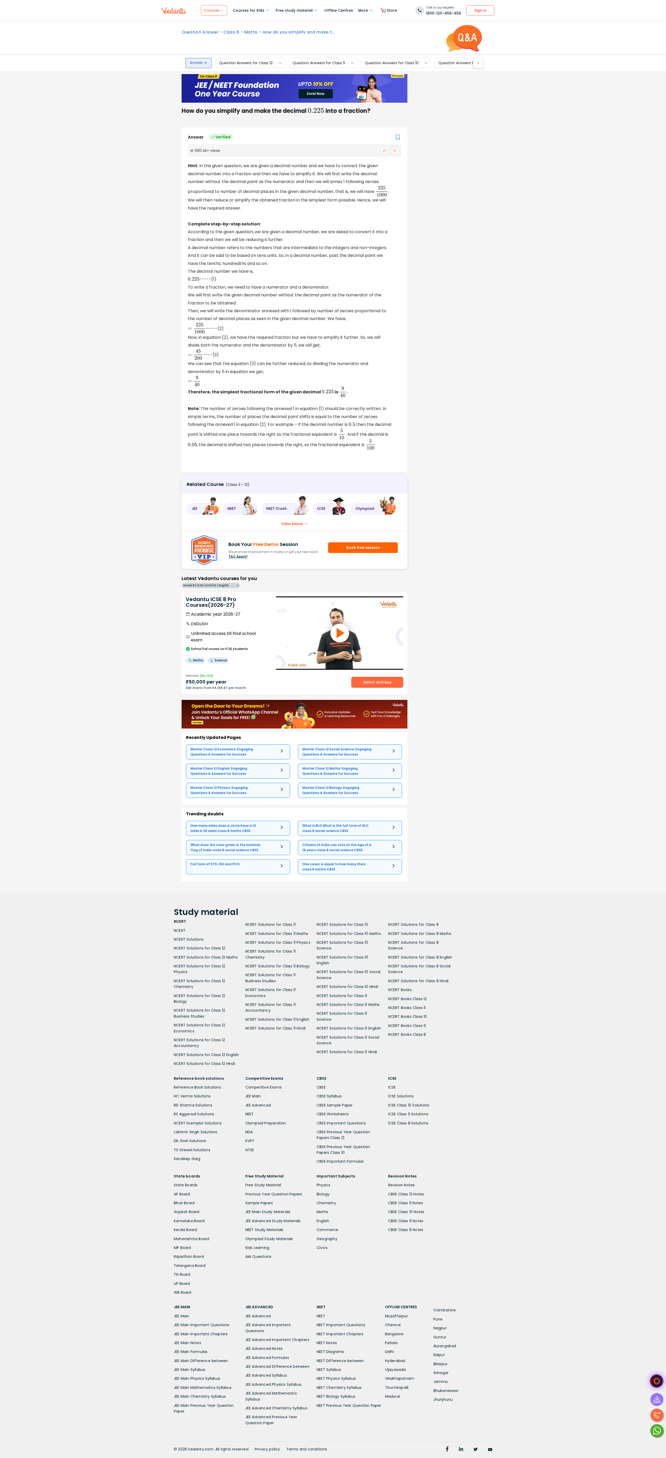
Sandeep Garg (187, 1158)
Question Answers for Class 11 (318, 63)
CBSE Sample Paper (335, 1105)
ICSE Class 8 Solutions (408, 1123)
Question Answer (200, 32)
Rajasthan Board (189, 1256)
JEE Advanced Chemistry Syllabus (276, 1408)
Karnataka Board (189, 1220)
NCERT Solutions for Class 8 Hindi (418, 981)
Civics (322, 1247)
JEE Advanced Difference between (277, 1366)
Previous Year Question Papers (273, 1194)
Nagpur (440, 1328)
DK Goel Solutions (190, 1140)
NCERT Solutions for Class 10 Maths (349, 933)
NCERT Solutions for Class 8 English (420, 957)
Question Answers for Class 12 (246, 63)
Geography (327, 1238)
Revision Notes (401, 1185)
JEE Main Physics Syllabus (197, 1378)
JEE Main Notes (187, 1342)
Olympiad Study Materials (269, 1238)
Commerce (327, 1229)
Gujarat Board (187, 1211)
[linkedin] (461, 1450)
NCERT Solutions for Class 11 (270, 924)
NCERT (179, 930)
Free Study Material (263, 1185)
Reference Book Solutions (197, 1087)
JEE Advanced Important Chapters (277, 1339)
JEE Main (253, 1096)
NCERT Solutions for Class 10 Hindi (347, 986)
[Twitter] (475, 1450)
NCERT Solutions (188, 939)
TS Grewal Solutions (192, 1150)
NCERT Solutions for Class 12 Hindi (204, 1063)
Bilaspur (440, 1363)
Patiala (391, 1342)
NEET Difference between (340, 1360)
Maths (251, 32)
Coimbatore (444, 1310)
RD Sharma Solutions (193, 1105)
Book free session (363, 547)
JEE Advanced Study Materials (273, 1220)
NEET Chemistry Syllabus (339, 1387)
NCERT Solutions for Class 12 (199, 948)
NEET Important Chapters (340, 1334)
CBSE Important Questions (341, 1123)
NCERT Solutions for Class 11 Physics (277, 942)
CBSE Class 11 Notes (405, 1203)
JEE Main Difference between (201, 1360)
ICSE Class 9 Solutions (408, 1114)
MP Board (182, 1247)
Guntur (439, 1337)
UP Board (182, 1283)
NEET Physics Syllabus (336, 1378)
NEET (249, 1114)
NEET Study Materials (264, 1229)
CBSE (321, 1087)
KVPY (249, 1140)
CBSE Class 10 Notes (406, 1211)
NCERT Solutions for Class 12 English (206, 1054)
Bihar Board (184, 1203)
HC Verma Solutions (192, 1096)
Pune (438, 1319)
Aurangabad (444, 1346)
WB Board (182, 1292)
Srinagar (441, 1372)
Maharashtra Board (191, 1238)
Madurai (392, 1396)
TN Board (182, 1274)
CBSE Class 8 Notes (406, 1229)
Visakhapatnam (399, 1378)
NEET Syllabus (329, 1369)
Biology (323, 1194)
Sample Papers (259, 1203)
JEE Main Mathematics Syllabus (203, 1387)
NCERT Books (400, 989)
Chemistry (326, 1203)
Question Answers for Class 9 (464, 63)
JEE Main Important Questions (201, 1324)
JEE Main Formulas (190, 1351)
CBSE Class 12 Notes (406, 1194)
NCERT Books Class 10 (407, 1016)
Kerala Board (185, 1229)
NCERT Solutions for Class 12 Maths (206, 957)
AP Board (182, 1194)
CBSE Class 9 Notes (406, 1220)
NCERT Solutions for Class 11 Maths (276, 933)
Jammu (440, 1381)
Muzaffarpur (396, 1316)
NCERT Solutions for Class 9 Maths (348, 1004)
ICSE (392, 1087)
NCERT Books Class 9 (407, 1025)
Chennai (393, 1324)
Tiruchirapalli (397, 1387)
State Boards (185, 1185)
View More (292, 524)
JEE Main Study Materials (268, 1211)
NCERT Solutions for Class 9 (342, 995)
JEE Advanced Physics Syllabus (273, 1384)
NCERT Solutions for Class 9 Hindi (347, 1052)
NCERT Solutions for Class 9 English (349, 1028)
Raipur (439, 1354)
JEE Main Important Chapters (201, 1334)
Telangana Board (190, 1265)
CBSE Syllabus (329, 1096)
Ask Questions (258, 1256)
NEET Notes (327, 1342)
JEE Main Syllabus (189, 1369)
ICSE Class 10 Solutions (409, 1105)
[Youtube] (490, 1450)
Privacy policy (267, 1449)
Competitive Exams (263, 1087)
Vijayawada (395, 1369)
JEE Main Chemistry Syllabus (200, 1396)
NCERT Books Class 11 (407, 1007)
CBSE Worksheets (333, 1114)
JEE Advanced (258, 1105)
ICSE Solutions (401, 1096)
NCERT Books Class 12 (407, 998)
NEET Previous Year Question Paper (349, 1405)
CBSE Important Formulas (340, 1161)
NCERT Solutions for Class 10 (342, 924)
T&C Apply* (238, 556)
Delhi (389, 1351)
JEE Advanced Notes (264, 1348)
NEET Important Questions (341, 1324)
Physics (323, 1185)
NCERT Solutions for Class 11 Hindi (275, 1028)
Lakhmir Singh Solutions (195, 1132)
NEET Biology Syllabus (336, 1396)
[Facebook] (447, 1449)
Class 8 (231, 32)
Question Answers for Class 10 (392, 63)
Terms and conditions (306, 1449)
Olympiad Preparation (265, 1123)
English (323, 1220)
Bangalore (394, 1334)
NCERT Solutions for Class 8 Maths (419, 933)
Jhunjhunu (443, 1399)
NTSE (249, 1150)
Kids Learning (257, 1247)
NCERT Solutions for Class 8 (413, 924)
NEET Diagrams (330, 1351)
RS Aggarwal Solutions (194, 1114)
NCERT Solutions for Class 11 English (277, 1019)
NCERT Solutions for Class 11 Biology (277, 966)
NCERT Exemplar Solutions (198, 1123)
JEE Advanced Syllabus (266, 1375)
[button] (203, 509)
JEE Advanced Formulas (267, 1357)
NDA (249, 1132)
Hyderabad (395, 1360)
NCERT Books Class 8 (407, 1034)
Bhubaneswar (445, 1390)
